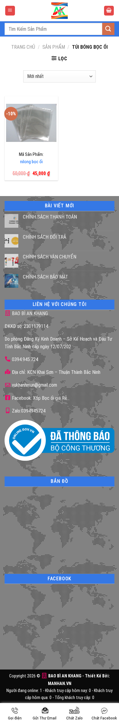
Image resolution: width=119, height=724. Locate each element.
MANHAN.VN (59, 683)
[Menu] (10, 11)
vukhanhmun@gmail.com (34, 385)
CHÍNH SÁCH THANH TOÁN (50, 217)
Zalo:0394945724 (28, 411)
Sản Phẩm (53, 47)
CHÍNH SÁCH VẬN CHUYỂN (49, 257)
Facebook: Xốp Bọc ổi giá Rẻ (39, 398)
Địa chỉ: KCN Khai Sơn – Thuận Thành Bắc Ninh (55, 372)
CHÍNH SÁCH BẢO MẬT (45, 277)
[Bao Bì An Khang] (59, 10)
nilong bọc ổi (31, 161)
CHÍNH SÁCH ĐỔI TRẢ (44, 237)
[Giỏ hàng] (109, 11)
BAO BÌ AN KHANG (29, 313)
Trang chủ (23, 47)
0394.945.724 (25, 359)
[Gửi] (108, 29)
